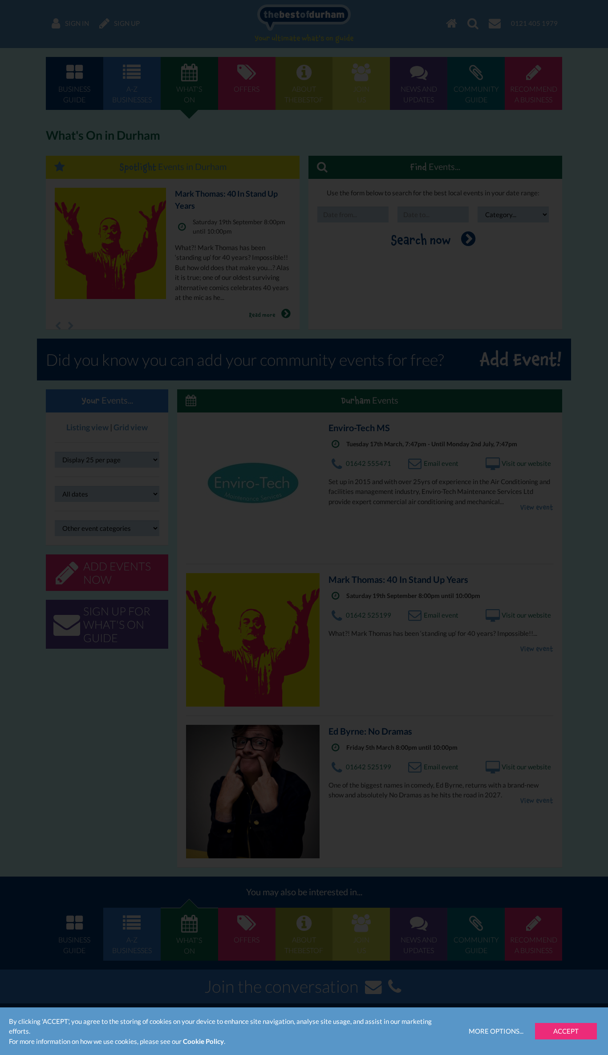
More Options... (496, 1031)
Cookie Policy (203, 1041)
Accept (566, 1031)
